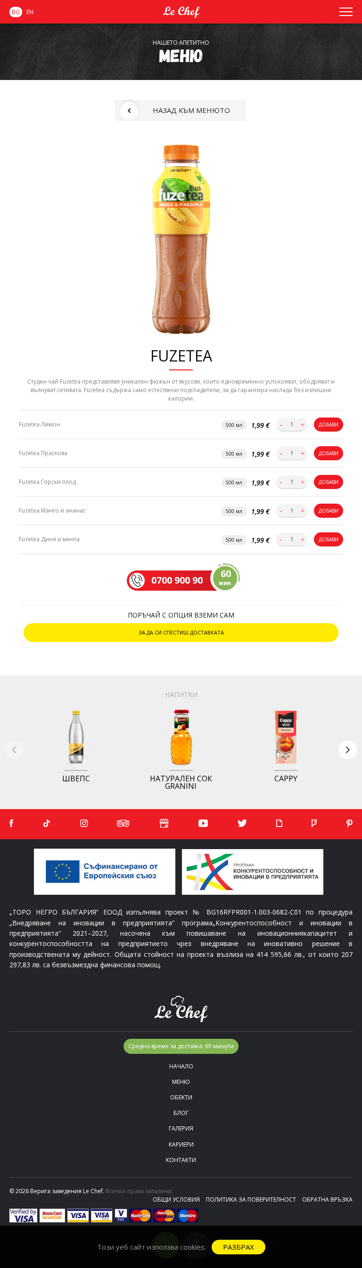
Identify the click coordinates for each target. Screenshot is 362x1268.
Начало (181, 1066)
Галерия (181, 1128)
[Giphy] (279, 823)
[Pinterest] (349, 823)
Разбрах (238, 1247)
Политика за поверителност (251, 1200)
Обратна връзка (327, 1200)
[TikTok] (46, 823)
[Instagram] (83, 823)
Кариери (181, 1144)
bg (16, 12)
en (29, 12)
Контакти (181, 1160)
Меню (181, 1082)
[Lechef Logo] (181, 12)
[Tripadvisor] (123, 823)
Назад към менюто (191, 110)
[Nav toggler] (346, 12)
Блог (181, 1113)
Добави (328, 424)
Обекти (181, 1097)
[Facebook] (11, 823)
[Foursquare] (314, 823)
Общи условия (176, 1200)
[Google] (164, 824)
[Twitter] (242, 823)
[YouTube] (203, 823)
